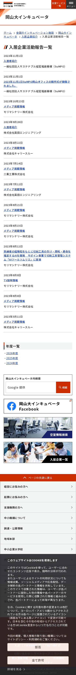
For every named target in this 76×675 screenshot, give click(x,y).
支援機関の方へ (13, 507)
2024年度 (12, 363)
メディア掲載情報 (14, 106)
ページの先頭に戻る (40, 478)
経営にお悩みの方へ (16, 486)
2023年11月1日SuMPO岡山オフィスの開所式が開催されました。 (37, 83)
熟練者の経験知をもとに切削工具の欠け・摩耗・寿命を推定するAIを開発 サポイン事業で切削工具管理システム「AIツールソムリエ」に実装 (37, 255)
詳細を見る (14, 669)
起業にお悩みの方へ (16, 497)
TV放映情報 (11, 280)
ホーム (8, 32)
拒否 (38, 647)
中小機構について (14, 518)
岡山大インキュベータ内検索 (23, 378)
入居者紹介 (10, 61)
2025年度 (12, 358)
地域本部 (9, 539)
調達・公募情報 (13, 528)
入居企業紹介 (30, 36)
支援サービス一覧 (58, 4)
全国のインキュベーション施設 (35, 32)
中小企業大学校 (13, 549)
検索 (64, 387)
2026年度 (12, 353)
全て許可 (38, 660)
